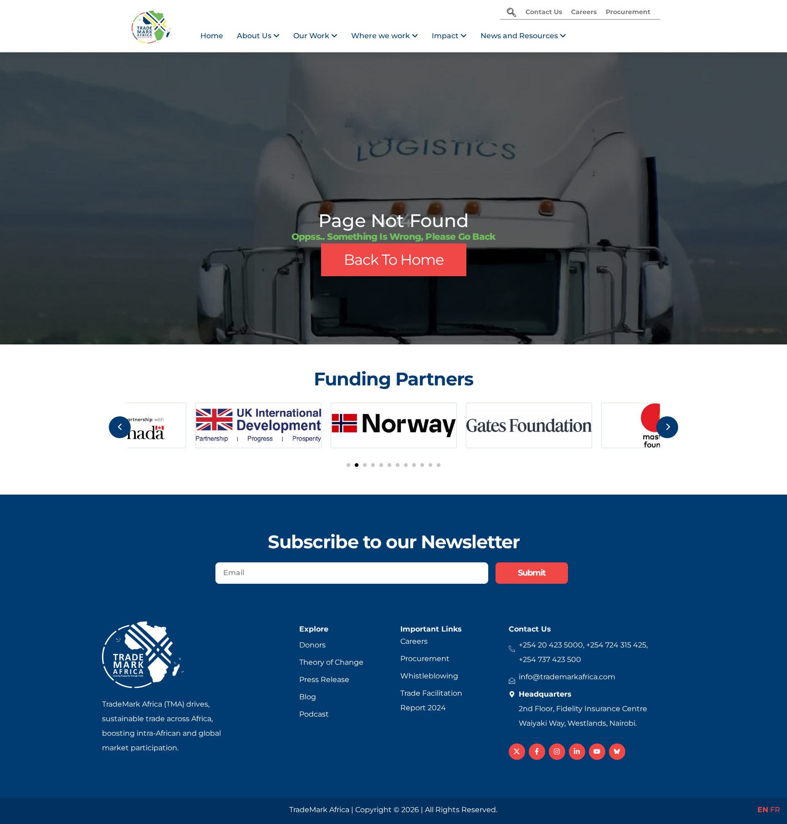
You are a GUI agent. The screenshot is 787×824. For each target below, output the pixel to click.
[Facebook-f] (537, 751)
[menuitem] (258, 36)
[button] (348, 465)
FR (775, 809)
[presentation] (120, 427)
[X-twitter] (517, 751)
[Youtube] (597, 751)
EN (762, 809)
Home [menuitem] (211, 35)
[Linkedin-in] (577, 751)
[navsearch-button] (511, 13)
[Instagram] (557, 751)
